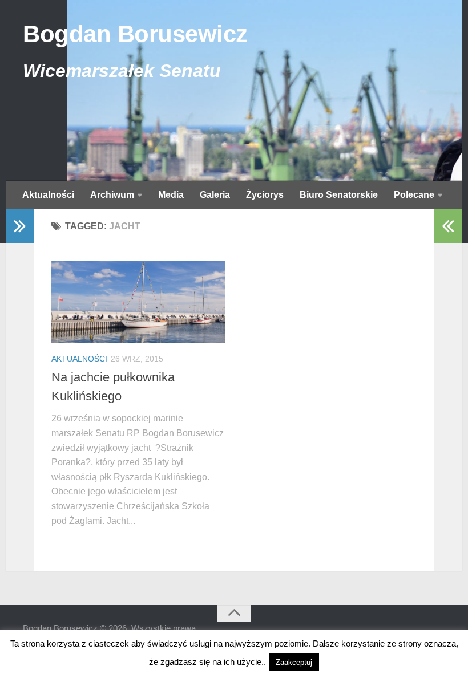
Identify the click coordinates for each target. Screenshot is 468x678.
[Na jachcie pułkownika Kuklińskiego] (138, 302)
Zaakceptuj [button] (294, 662)
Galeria (215, 195)
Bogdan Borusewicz (135, 34)
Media (171, 195)
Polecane (414, 195)
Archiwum (112, 195)
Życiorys (265, 195)
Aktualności (48, 195)
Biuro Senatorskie (339, 195)
